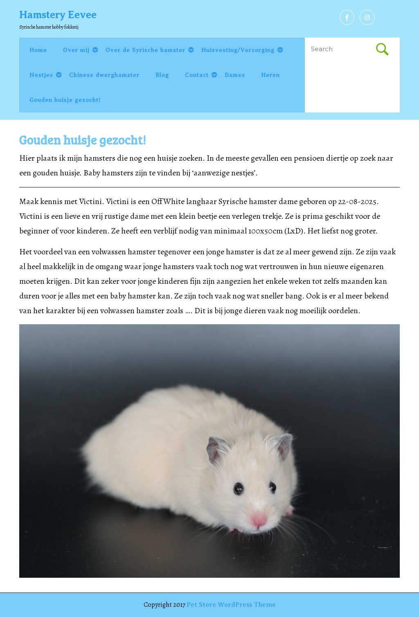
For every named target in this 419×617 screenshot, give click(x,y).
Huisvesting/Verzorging (238, 50)
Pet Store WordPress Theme (231, 604)
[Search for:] (340, 49)
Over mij (76, 50)
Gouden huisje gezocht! (65, 100)
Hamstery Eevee (58, 14)
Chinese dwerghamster (104, 75)
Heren (270, 75)
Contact (197, 75)
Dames (235, 75)
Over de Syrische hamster (145, 50)
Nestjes (41, 75)
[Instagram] (365, 17)
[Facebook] (345, 17)
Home (38, 50)
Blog (162, 75)
